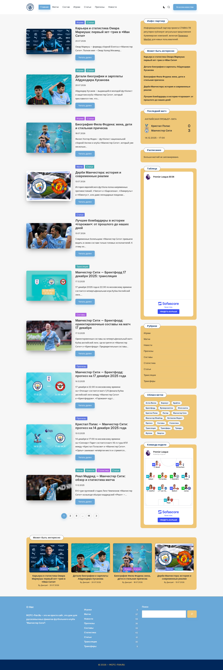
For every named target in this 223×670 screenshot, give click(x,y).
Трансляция (151, 428)
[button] (185, 7)
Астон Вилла (151, 403)
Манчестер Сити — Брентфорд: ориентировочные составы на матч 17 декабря (102, 324)
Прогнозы (81, 366)
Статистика (103, 470)
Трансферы (149, 381)
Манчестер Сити (179, 413)
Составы (81, 314)
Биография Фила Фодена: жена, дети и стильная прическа (103, 126)
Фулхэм (149, 433)
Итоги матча (183, 408)
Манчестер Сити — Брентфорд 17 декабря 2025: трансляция (100, 274)
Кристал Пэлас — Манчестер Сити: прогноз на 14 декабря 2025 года (101, 426)
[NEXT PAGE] (96, 516)
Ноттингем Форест (174, 418)
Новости (90, 470)
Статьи (90, 22)
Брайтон (176, 403)
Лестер (165, 413)
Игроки (80, 22)
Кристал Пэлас (152, 413)
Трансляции (82, 266)
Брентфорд (150, 408)
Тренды (178, 428)
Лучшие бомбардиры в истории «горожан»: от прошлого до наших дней (102, 224)
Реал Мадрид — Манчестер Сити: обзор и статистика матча (100, 478)
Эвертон (160, 433)
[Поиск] (192, 614)
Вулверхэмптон (166, 408)
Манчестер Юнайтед (154, 418)
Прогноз (149, 423)
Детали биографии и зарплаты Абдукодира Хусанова (99, 78)
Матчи (80, 166)
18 (89, 516)
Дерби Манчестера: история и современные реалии (98, 174)
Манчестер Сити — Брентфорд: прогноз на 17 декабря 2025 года (100, 374)
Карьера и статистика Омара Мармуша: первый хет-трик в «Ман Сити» (102, 32)
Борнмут (164, 403)
